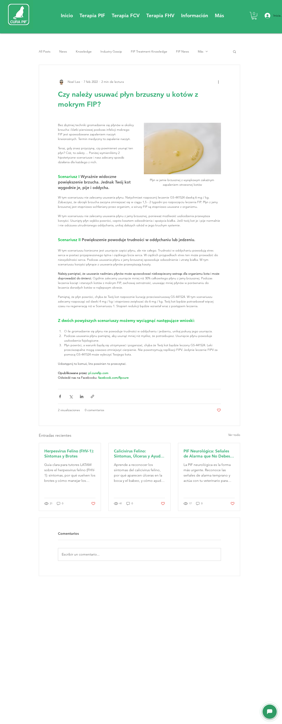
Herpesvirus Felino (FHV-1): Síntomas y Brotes (69, 453)
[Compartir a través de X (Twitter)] (71, 396)
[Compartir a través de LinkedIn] (82, 396)
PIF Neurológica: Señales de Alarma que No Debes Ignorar (207, 453)
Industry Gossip (111, 51)
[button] (92, 15)
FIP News (182, 51)
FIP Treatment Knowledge (149, 51)
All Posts (44, 51)
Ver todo (234, 435)
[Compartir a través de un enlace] (92, 396)
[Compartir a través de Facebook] (60, 396)
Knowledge (84, 51)
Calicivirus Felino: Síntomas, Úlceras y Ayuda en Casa (138, 453)
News (63, 51)
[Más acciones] (218, 81)
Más (200, 51)
